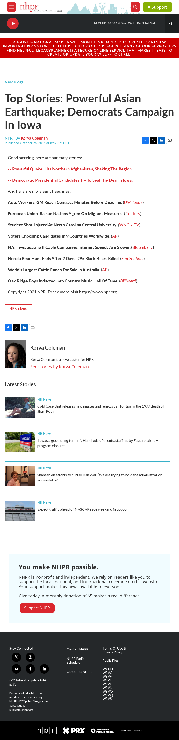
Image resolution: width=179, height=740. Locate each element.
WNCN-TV (129, 224)
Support (159, 7)
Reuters (132, 213)
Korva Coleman (34, 138)
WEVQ (108, 695)
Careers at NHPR (79, 672)
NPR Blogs (14, 82)
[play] (13, 23)
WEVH (107, 680)
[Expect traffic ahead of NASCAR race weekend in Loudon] (20, 511)
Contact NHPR (77, 649)
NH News (44, 399)
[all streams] (172, 23)
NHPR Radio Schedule (75, 660)
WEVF (107, 676)
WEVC (107, 673)
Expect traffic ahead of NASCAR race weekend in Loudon (82, 509)
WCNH (108, 669)
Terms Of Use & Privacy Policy (114, 650)
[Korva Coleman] (15, 354)
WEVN (107, 687)
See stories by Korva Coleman (59, 366)
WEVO (108, 691)
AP (114, 235)
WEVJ (107, 684)
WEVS (107, 698)
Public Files (111, 660)
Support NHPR (37, 607)
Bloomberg (142, 247)
